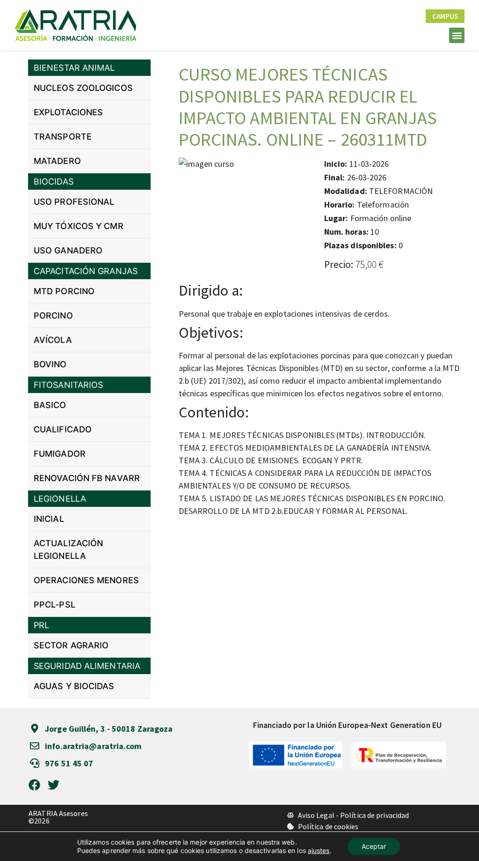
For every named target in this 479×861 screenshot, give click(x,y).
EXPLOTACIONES (68, 112)
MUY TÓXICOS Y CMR (78, 226)
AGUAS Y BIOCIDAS (74, 686)
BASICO (50, 405)
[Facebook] (34, 785)
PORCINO (53, 315)
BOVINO (50, 364)
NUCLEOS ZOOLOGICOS (83, 88)
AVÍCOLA (53, 340)
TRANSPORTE (63, 136)
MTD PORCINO (64, 291)
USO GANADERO (68, 250)
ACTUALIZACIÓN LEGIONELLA (68, 549)
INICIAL (49, 519)
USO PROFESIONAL (74, 202)
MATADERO (57, 161)
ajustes (319, 850)
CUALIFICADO (63, 429)
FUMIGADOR (60, 454)
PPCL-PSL (54, 604)
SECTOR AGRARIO (71, 645)
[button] (456, 35)
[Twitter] (53, 785)
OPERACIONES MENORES (86, 580)
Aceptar (374, 846)
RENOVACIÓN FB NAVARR (87, 478)
